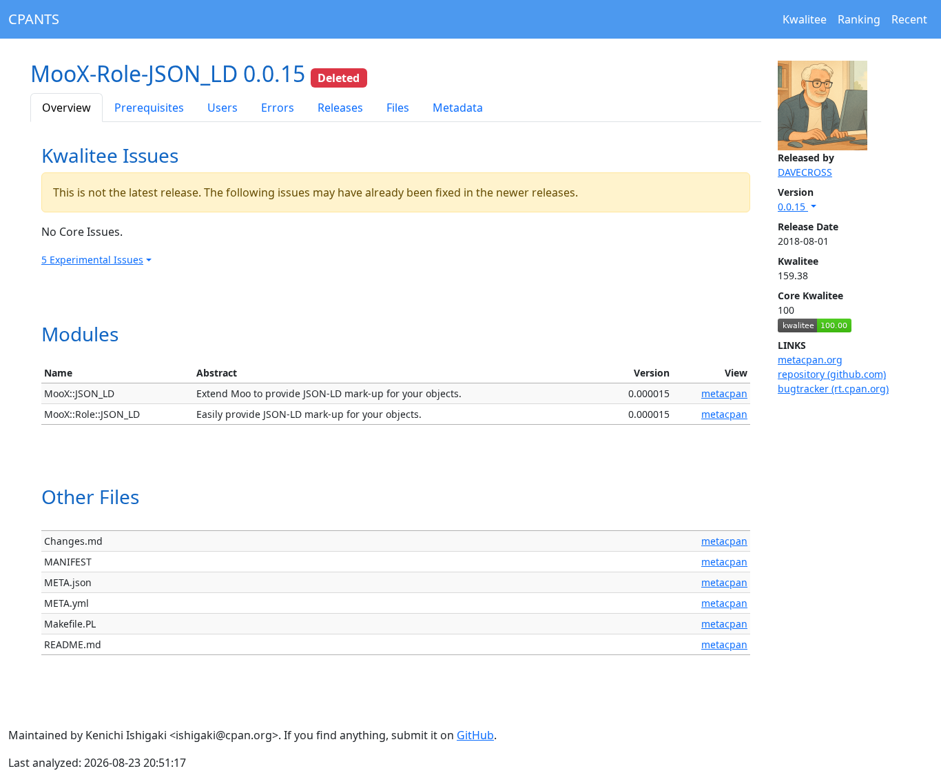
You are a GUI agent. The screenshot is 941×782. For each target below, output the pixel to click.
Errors (277, 107)
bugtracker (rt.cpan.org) (833, 388)
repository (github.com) (832, 374)
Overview (66, 107)
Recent (909, 19)
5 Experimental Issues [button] (92, 259)
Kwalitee (805, 19)
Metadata (458, 107)
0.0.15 (793, 206)
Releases (340, 107)
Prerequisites (149, 107)
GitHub (475, 735)
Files (397, 107)
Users (222, 107)
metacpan (724, 393)
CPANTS (33, 19)
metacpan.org (810, 359)
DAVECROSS (805, 172)
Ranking (859, 19)
